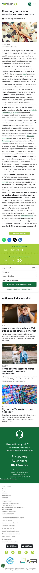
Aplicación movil (6, 501)
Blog (3, 491)
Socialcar (5, 138)
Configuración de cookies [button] (8, 479)
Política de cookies (7, 509)
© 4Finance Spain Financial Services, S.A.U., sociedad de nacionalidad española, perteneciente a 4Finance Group (19, 569)
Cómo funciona (6, 486)
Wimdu (16, 112)
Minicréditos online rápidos (10, 542)
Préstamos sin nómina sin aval (11, 534)
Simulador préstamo (8, 528)
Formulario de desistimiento (10, 503)
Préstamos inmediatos (8, 525)
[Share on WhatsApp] (4, 240)
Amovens (30, 136)
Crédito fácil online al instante (10, 531)
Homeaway (6, 112)
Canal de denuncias (8, 505)
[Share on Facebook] (9, 240)
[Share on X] (15, 240)
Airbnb (33, 110)
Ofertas (4, 489)
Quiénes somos (6, 495)
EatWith (5, 182)
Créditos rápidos (7, 520)
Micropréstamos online (8, 536)
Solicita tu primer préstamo (19, 284)
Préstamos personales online (10, 523)
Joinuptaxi (6, 141)
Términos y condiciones (9, 511)
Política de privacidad (8, 513)
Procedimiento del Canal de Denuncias (13, 507)
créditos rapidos (27, 215)
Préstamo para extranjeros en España (13, 517)
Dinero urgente (6, 539)
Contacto (4, 493)
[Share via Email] (20, 240)
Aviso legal (5, 497)
